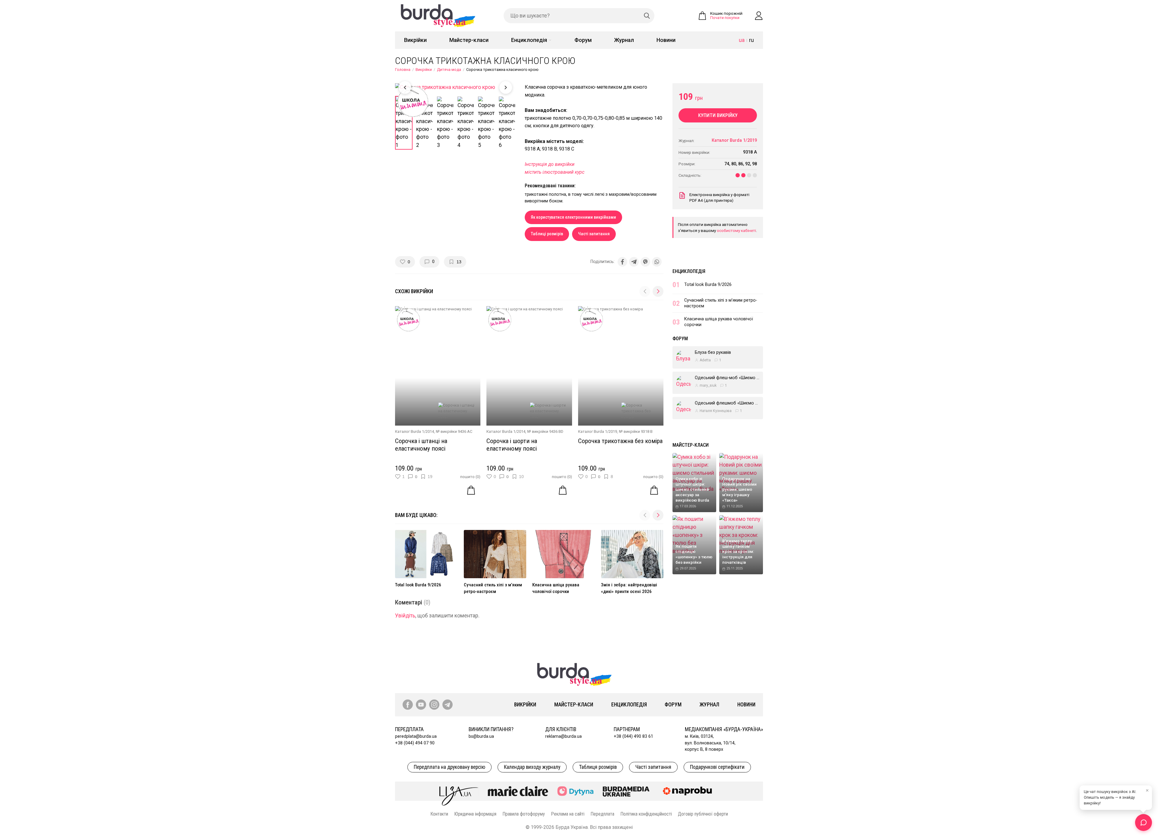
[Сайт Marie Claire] (518, 791)
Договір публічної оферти (703, 814)
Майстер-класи (469, 40)
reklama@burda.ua (563, 736)
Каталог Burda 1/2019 (597, 431)
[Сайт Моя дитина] (575, 791)
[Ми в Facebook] (408, 704)
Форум (583, 40)
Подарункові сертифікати (717, 767)
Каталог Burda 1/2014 (414, 431)
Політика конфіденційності (646, 814)
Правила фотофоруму (523, 814)
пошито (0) (470, 476)
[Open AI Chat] (1143, 822)
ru (751, 40)
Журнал (624, 40)
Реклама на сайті (567, 814)
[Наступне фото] (505, 87)
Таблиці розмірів (547, 233)
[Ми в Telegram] (447, 704)
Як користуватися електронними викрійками (573, 217)
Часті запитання (594, 233)
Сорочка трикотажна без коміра (620, 441)
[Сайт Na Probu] (689, 791)
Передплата (602, 814)
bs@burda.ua (481, 736)
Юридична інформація (475, 814)
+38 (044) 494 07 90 (415, 743)
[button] (658, 291)
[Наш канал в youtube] (421, 704)
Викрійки (415, 40)
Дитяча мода (449, 69)
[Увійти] (759, 15)
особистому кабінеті (736, 230)
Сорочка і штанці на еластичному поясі (421, 444)
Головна (402, 69)
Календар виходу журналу (532, 767)
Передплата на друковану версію (449, 767)
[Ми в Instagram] (434, 704)
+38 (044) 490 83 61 (633, 736)
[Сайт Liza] (459, 791)
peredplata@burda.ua (416, 736)
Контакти (439, 814)
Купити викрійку (718, 115)
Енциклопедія (529, 40)
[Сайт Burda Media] (626, 791)
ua (742, 40)
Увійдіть (405, 616)
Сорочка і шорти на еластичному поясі (511, 444)
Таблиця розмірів (598, 767)
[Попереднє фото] (405, 87)
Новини (666, 40)
